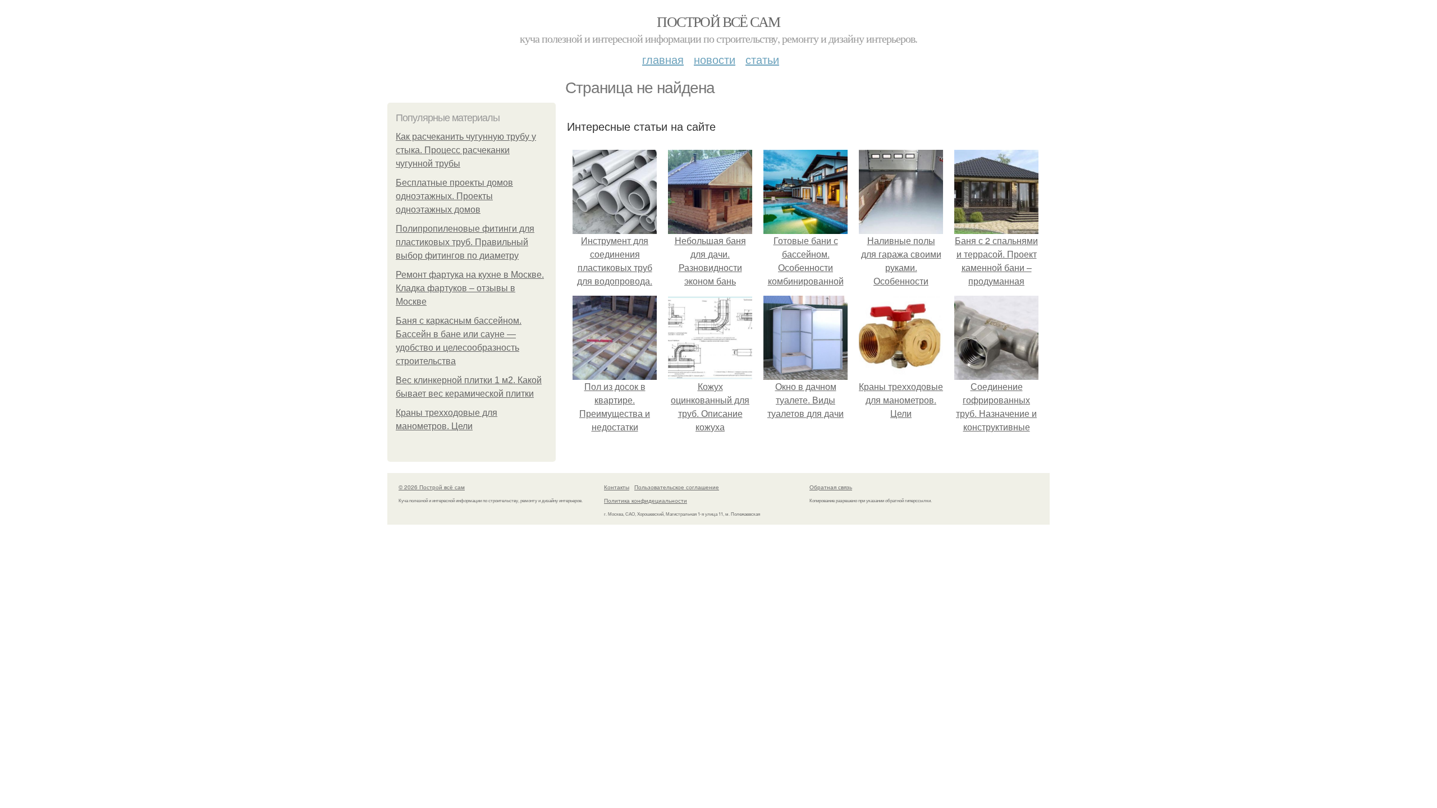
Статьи (762, 59)
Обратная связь (830, 487)
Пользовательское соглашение (676, 487)
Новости (714, 59)
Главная (663, 59)
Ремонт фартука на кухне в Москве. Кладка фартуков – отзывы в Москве (470, 288)
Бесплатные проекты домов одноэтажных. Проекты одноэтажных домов (454, 196)
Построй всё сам (718, 21)
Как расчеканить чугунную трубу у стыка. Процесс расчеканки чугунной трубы (466, 150)
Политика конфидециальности (645, 500)
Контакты (616, 487)
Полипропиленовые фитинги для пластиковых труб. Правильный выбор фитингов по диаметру (465, 242)
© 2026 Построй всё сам (432, 487)
